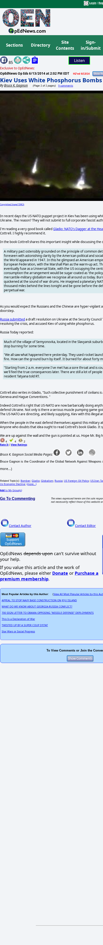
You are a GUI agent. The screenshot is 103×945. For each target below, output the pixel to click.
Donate (60, 573)
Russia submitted (12, 319)
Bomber (25, 480)
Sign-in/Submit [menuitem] (90, 45)
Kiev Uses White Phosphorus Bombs (51, 80)
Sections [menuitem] (14, 45)
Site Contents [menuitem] (65, 45)
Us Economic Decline (12, 484)
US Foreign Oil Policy (76, 480)
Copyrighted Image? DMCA (12, 204)
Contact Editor (85, 526)
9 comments (65, 85)
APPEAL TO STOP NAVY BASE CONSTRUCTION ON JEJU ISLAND (39, 600)
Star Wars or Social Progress (18, 631)
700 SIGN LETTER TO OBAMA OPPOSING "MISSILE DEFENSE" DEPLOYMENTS (48, 612)
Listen (79, 60)
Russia (59, 480)
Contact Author (20, 526)
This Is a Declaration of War (18, 619)
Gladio (36, 480)
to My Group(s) (11, 490)
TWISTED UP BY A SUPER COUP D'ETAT (25, 625)
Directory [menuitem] (40, 45)
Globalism (47, 480)
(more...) (31, 484)
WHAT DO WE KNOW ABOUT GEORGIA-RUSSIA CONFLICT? (37, 606)
